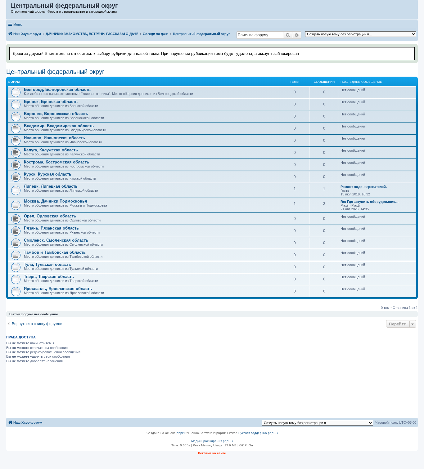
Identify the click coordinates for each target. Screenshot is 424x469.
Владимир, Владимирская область (59, 125)
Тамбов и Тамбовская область (55, 252)
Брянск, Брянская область (51, 101)
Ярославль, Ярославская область (58, 288)
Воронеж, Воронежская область (56, 113)
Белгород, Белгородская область (57, 89)
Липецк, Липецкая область (51, 186)
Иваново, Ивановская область (54, 138)
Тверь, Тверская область (49, 276)
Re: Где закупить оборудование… (370, 201)
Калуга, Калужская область (51, 150)
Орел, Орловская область (50, 216)
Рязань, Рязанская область (51, 228)
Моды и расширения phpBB (212, 441)
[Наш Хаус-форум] (9, 7)
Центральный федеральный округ (55, 71)
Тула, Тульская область (47, 264)
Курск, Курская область (47, 174)
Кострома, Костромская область (56, 162)
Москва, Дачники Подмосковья (55, 201)
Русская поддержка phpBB (258, 433)
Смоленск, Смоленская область (56, 240)
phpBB (182, 433)
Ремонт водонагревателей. (364, 187)
